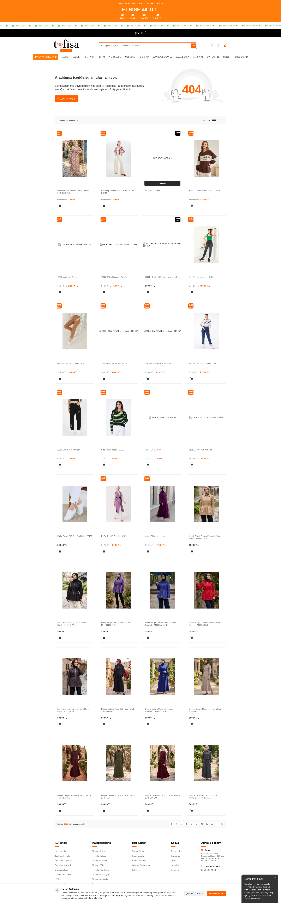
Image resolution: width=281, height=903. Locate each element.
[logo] (66, 43)
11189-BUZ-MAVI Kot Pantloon (158, 363)
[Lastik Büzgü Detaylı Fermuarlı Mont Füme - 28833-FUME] (74, 676)
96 (212, 824)
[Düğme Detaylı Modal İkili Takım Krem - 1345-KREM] (206, 676)
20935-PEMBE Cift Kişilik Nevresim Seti (162, 277)
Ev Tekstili (213, 57)
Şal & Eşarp (182, 57)
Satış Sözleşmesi (63, 865)
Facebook (175, 851)
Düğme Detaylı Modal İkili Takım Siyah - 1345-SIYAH (118, 710)
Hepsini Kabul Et (216, 893)
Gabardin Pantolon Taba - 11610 (70, 363)
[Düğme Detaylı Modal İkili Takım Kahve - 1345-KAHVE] (74, 763)
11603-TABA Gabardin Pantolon (114, 277)
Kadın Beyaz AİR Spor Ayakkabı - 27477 (74, 536)
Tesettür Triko (98, 865)
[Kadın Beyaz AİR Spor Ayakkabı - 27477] (74, 504)
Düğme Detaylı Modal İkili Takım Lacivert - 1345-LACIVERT (159, 710)
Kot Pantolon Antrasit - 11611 (201, 277)
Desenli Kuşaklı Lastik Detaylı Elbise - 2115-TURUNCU (73, 192)
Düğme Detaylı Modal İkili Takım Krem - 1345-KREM (206, 710)
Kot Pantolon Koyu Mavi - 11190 (202, 363)
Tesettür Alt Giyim (100, 879)
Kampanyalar (138, 856)
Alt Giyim (198, 57)
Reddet (119, 895)
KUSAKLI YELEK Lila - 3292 (113, 536)
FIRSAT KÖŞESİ (152, 191)
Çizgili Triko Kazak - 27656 (112, 450)
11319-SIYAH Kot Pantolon (200, 450)
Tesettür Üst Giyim (100, 870)
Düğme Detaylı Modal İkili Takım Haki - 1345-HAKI (117, 796)
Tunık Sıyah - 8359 (153, 450)
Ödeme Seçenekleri (141, 865)
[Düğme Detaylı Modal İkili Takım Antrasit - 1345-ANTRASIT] (206, 763)
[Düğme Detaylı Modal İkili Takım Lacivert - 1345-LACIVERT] (162, 676)
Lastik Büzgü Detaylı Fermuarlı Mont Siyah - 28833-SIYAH (73, 624)
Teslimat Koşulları (63, 856)
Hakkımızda (60, 851)
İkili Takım (89, 57)
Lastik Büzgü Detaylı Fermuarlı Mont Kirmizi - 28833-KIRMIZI (204, 624)
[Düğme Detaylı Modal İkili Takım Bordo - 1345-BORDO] (162, 763)
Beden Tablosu (139, 860)
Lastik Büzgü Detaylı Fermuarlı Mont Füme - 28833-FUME (73, 710)
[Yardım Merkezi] (211, 45)
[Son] (222, 824)
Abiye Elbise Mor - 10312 (156, 536)
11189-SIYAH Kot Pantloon (68, 450)
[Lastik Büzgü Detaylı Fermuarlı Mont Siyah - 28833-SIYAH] (74, 590)
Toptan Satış (138, 851)
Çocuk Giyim (241, 57)
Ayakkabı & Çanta (162, 57)
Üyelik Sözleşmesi (63, 860)
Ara (193, 45)
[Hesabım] (218, 45)
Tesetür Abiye (98, 851)
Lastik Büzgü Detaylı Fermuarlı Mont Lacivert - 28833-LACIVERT (160, 624)
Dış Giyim (144, 57)
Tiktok (174, 860)
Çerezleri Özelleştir (194, 893)
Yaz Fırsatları (45, 57)
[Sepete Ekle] (59, 205)
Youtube (175, 865)
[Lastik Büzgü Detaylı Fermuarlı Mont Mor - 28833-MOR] (118, 590)
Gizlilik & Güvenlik (63, 874)
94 (202, 824)
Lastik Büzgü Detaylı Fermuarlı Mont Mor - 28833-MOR (116, 624)
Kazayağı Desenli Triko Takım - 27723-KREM (117, 192)
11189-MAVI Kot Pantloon (68, 277)
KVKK (57, 879)
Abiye (65, 57)
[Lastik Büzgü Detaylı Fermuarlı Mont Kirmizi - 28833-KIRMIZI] (206, 590)
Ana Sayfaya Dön (68, 99)
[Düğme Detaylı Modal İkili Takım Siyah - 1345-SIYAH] (118, 676)
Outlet (227, 57)
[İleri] (217, 824)
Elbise (76, 57)
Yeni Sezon (115, 57)
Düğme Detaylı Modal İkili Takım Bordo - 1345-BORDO (162, 796)
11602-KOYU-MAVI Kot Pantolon (115, 363)
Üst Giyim (130, 57)
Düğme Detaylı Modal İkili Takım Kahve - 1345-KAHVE (74, 796)
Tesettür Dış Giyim (100, 874)
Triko (102, 57)
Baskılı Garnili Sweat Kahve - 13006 (204, 191)
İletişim (135, 870)
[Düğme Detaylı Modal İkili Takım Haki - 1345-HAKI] (118, 763)
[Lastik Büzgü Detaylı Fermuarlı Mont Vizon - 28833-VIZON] (206, 504)
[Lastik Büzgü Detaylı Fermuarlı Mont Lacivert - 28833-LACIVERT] (162, 590)
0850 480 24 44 (208, 870)
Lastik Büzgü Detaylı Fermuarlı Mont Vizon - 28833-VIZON (204, 537)
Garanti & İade (61, 870)
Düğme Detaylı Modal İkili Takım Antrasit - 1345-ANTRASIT (203, 796)
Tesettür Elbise (99, 856)
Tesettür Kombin (99, 860)
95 (207, 824)
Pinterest (175, 870)
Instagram (175, 856)
